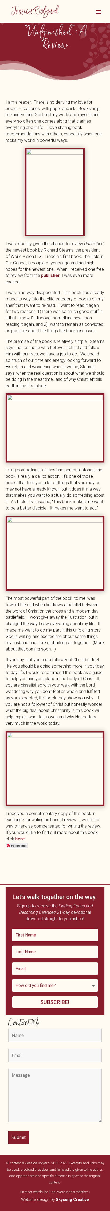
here (20, 838)
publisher (50, 275)
